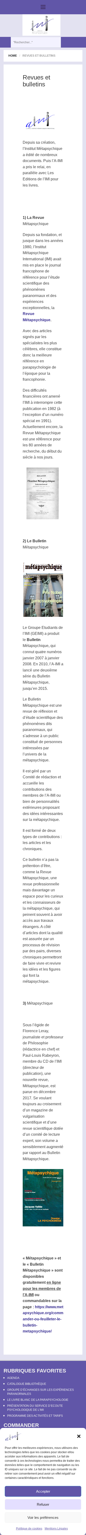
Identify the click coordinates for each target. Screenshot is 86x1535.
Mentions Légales (56, 1528)
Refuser (43, 1504)
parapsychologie (37, 367)
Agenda (13, 1378)
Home (12, 55)
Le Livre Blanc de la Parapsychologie (37, 1400)
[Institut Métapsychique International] (41, 25)
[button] (78, 1436)
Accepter (43, 1491)
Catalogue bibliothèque (26, 1384)
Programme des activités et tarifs (35, 1415)
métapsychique (35, 760)
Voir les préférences (43, 1517)
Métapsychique (49, 149)
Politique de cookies (29, 1528)
